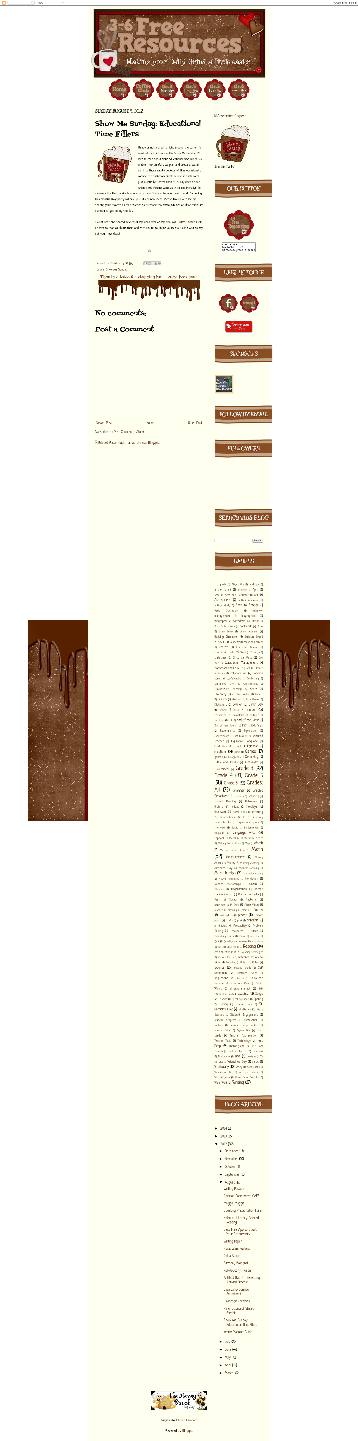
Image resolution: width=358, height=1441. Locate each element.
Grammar (239, 791)
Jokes (235, 827)
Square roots (243, 1004)
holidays (251, 807)
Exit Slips (257, 725)
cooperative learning (228, 689)
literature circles (253, 838)
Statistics (244, 1009)
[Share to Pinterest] (159, 263)
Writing (238, 1082)
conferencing (234, 678)
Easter (251, 710)
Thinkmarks (224, 1056)
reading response (225, 952)
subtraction (250, 1020)
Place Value (251, 905)
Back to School (247, 605)
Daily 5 (222, 699)
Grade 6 (231, 783)
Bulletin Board (254, 637)
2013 (224, 1137)
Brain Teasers (249, 631)
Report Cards (226, 957)
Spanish (223, 999)
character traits (224, 652)
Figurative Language (244, 741)
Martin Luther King (232, 850)
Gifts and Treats (226, 762)
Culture (259, 694)
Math (257, 849)
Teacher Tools (222, 1041)
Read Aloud (233, 947)
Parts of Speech (226, 899)
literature (234, 838)
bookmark (246, 626)
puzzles (254, 936)
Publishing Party (224, 936)
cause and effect (253, 642)
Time (238, 1057)
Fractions (220, 752)
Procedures (236, 931)
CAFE (221, 642)
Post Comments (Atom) (129, 432)
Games (250, 751)
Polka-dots (226, 915)
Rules (255, 962)
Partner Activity (248, 894)
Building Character (226, 637)
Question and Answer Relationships (243, 941)
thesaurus (257, 1051)
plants (245, 910)
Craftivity (220, 694)
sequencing (221, 978)
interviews (219, 827)
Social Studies (238, 994)
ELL (230, 720)
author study (222, 605)
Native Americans (229, 879)
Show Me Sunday (116, 269)
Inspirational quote (248, 822)
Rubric (244, 962)
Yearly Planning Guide (238, 1332)
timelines (251, 1056)
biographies (248, 616)
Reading (249, 946)
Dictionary (220, 705)
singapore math (240, 988)
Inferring (257, 812)
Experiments (227, 731)
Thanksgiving (236, 1046)
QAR (216, 941)
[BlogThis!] (149, 263)
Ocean (253, 884)
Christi (114, 263)
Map (247, 843)
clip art (246, 668)
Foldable (252, 746)
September (233, 1175)
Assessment (222, 600)
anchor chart (222, 590)
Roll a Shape (232, 1256)
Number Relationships (227, 884)
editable (254, 715)
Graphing (253, 796)
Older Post (195, 423)
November (232, 1159)
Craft (253, 689)
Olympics (219, 889)
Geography (234, 757)
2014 (224, 1129)
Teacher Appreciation (243, 1035)
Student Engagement (244, 1015)
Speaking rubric (240, 999)
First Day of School (227, 746)
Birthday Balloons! (236, 1263)
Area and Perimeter (236, 595)
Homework (220, 812)
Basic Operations (226, 610)
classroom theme (225, 668)
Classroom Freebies (237, 1302)
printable (252, 921)
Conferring (253, 678)
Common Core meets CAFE (241, 1196)
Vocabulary (221, 1067)
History (218, 807)
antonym (242, 590)
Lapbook (219, 838)
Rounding (231, 962)
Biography (220, 621)
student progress (225, 1020)
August (230, 1183)
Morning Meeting (250, 863)
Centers (224, 647)
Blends (255, 621)
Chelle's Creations (186, 1420)
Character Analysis (247, 647)
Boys (260, 626)
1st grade (220, 584)
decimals (237, 699)
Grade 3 (244, 768)
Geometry (251, 757)
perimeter (219, 905)
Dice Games (252, 699)
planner (218, 910)
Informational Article (232, 817)
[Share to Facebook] (156, 263)
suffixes (218, 1025)
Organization (239, 889)
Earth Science (229, 710)
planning (232, 910)
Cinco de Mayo (242, 657)
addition (254, 584)
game (237, 752)
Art (256, 595)
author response (248, 600)
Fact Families (240, 736)
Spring (224, 1004)
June (228, 1350)
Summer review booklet (244, 1025)
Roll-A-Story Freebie (238, 1271)
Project (253, 931)
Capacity (235, 642)
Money (231, 863)
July (228, 1342)
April (255, 590)
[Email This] (145, 263)
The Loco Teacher (237, 1051)
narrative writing (253, 873)
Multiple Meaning (249, 868)
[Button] (238, 240)
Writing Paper (233, 1242)
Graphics (239, 796)
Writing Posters (234, 1189)
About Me (238, 584)
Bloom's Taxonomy (224, 626)
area (216, 595)
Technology (244, 1041)
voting (239, 1067)
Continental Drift (224, 684)
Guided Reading (225, 801)
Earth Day (256, 705)
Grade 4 (223, 776)
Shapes (240, 978)
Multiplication (225, 873)
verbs (255, 1062)
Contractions (250, 684)
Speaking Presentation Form (243, 1211)
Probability (240, 926)
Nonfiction (251, 879)
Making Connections (229, 843)
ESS (244, 725)
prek (239, 920)
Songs (259, 994)
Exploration (250, 731)
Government (222, 769)
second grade (242, 968)
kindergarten (251, 827)
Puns (242, 936)
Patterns (251, 899)
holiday (235, 807)
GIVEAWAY (251, 762)
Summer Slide (222, 1030)
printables (220, 926)
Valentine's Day (237, 1062)
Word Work (220, 1083)
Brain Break (226, 631)
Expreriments (221, 736)
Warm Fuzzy (253, 1067)
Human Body (240, 812)
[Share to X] (152, 263)
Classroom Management (241, 663)
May (228, 1358)
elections (219, 720)
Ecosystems (238, 715)
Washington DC (223, 1072)
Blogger (187, 1431)
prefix (229, 920)
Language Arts (244, 833)
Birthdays (239, 621)
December (232, 1151)
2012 (224, 1144)
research (243, 957)
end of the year (248, 720)
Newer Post (104, 423)
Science (219, 968)
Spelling (258, 999)
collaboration (238, 673)
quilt (220, 947)
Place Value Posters (237, 1249)
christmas (220, 657)
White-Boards (222, 1077)
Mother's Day (223, 868)
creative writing (241, 694)
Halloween (251, 801)
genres (218, 757)
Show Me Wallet (240, 983)
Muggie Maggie (234, 1204)
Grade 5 (254, 776)
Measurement (235, 857)
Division (237, 705)
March (258, 843)
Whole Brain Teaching (247, 1077)
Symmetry (243, 1030)
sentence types (247, 973)
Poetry (258, 910)
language (219, 833)
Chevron (255, 652)
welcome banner (248, 1072)
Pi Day (234, 905)
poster (242, 915)
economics (220, 715)
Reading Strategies (252, 952)
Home (150, 423)
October (231, 1167)
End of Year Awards (226, 725)
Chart (243, 652)
